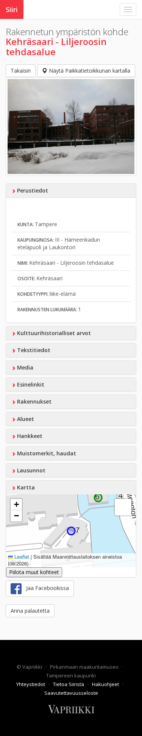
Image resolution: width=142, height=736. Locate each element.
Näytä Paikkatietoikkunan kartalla (88, 70)
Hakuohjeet (106, 684)
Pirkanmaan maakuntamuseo (85, 666)
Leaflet (21, 556)
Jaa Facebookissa (45, 588)
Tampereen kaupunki (71, 675)
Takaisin (21, 70)
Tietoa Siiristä (69, 684)
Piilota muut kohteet (34, 572)
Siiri (12, 9)
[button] (16, 504)
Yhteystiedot (31, 684)
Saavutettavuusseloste (71, 692)
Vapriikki (32, 666)
